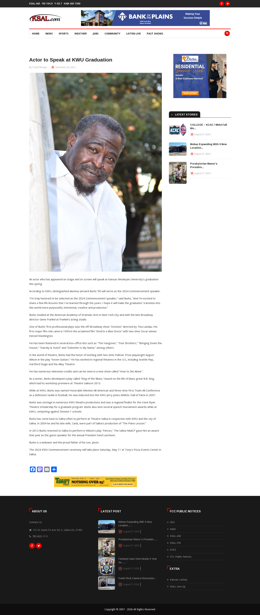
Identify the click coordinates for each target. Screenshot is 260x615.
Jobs (96, 33)
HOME (35, 33)
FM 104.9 (47, 3)
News (49, 33)
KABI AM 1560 (72, 3)
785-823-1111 (40, 536)
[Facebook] (221, 3)
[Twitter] (227, 3)
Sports (63, 33)
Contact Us (35, 522)
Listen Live (133, 33)
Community (112, 33)
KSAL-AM (34, 3)
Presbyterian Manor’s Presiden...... (138, 539)
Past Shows (155, 33)
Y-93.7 (58, 3)
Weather (80, 33)
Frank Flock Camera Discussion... (137, 578)
